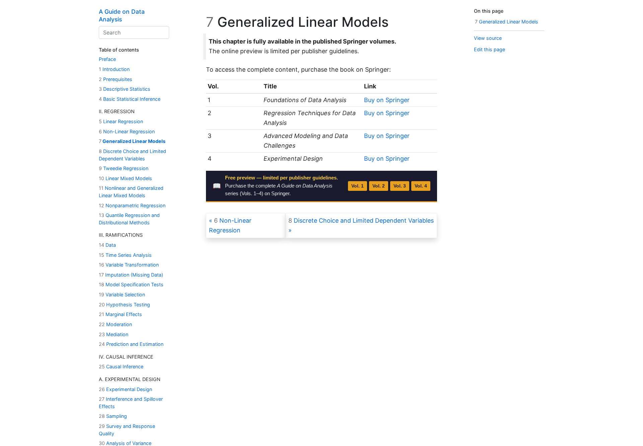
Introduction (114, 69)
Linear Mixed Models (125, 178)
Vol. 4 (421, 186)
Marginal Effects (120, 314)
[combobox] (134, 32)
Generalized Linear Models (132, 141)
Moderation (115, 324)
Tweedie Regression (123, 168)
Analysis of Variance (125, 443)
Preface (107, 59)
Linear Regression (121, 121)
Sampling (113, 416)
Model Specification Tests (131, 284)
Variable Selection (122, 294)
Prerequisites (115, 79)
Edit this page (489, 49)
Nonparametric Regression (132, 205)
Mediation (113, 334)
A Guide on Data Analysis (122, 15)
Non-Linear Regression (127, 131)
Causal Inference (121, 366)
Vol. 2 (378, 186)
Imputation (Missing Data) (131, 275)
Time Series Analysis (125, 255)
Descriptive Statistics (124, 89)
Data (107, 245)
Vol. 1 (357, 186)
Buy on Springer (387, 99)
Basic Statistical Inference (129, 99)
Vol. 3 (400, 186)
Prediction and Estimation (131, 344)
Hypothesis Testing (124, 304)
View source (488, 38)
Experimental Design (125, 389)
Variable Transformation (129, 265)
